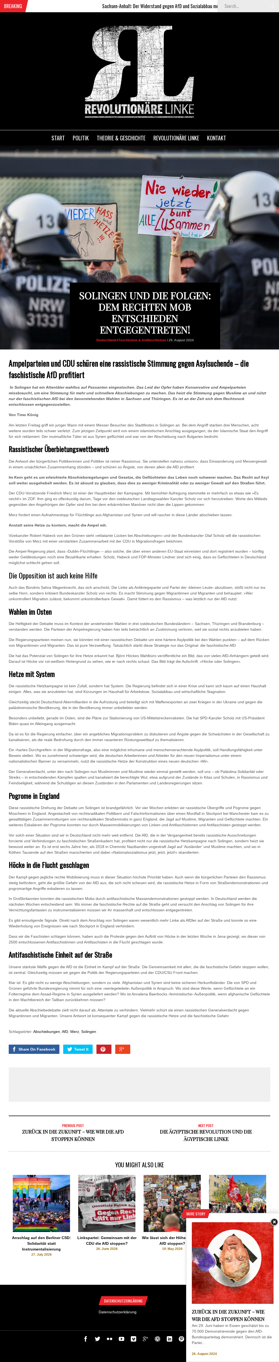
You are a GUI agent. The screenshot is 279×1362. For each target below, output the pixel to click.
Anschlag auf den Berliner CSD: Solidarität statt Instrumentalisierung (41, 1243)
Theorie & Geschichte (121, 138)
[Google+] (145, 1340)
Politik (81, 138)
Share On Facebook (37, 1049)
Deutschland (106, 340)
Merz (74, 1031)
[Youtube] (121, 1340)
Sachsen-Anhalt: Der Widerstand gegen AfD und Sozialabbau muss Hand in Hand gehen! (151, 6)
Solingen (88, 1031)
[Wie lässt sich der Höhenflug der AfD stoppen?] (172, 1230)
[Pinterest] (181, 1340)
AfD (65, 1031)
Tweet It (81, 1049)
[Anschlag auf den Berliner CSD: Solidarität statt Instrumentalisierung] (41, 1230)
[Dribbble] (157, 1340)
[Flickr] (109, 1340)
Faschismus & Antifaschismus (142, 340)
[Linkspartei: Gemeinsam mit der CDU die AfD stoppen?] (106, 1230)
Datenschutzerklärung (118, 1312)
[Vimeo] (133, 1340)
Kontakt (216, 138)
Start (58, 138)
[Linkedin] (169, 1340)
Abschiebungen (46, 1031)
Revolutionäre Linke (176, 138)
